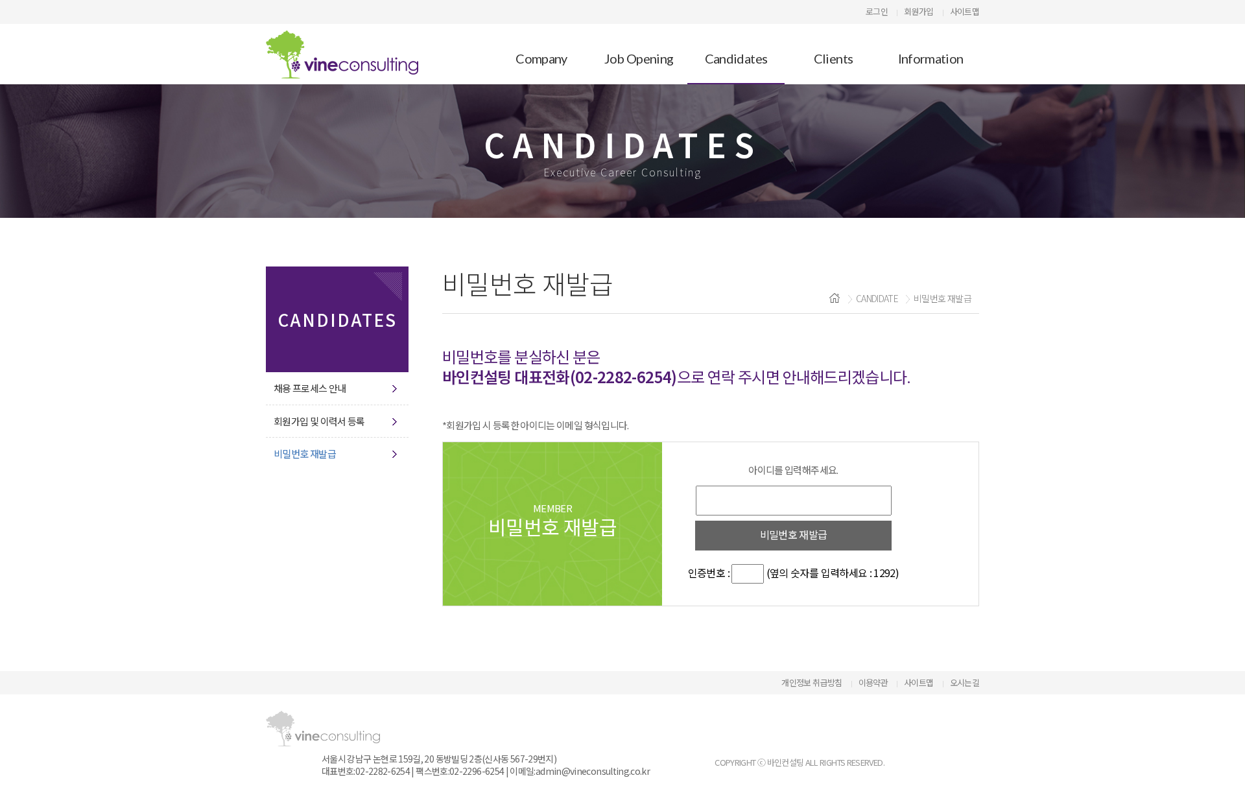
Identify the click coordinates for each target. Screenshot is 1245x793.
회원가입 (918, 11)
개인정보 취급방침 (811, 682)
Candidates (736, 58)
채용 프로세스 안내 (310, 388)
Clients (833, 58)
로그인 (877, 11)
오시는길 (964, 682)
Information (931, 58)
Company (541, 58)
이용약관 (873, 682)
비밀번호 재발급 (305, 453)
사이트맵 (964, 11)
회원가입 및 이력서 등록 (319, 421)
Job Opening (639, 58)
